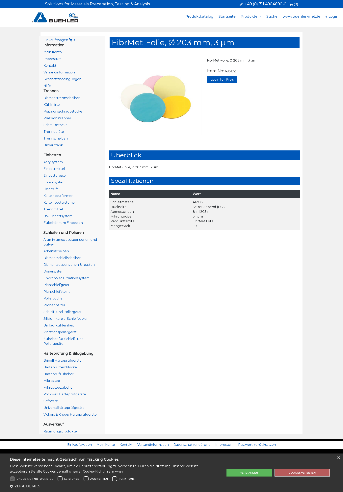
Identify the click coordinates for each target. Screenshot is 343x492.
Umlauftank (53, 145)
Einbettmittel (54, 169)
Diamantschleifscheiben (62, 258)
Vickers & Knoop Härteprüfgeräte (70, 414)
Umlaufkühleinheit (58, 325)
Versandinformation (59, 72)
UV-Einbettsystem (57, 216)
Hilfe (47, 86)
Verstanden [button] (249, 472)
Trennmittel (53, 209)
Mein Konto (52, 52)
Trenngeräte (53, 132)
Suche (271, 16)
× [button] (338, 457)
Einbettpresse (54, 175)
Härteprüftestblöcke (60, 367)
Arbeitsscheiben (56, 251)
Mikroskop (51, 381)
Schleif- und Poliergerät (62, 312)
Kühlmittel (52, 105)
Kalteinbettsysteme (59, 202)
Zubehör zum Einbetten (63, 223)
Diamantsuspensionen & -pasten (69, 265)
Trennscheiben (55, 138)
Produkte (249, 16)
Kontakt (49, 65)
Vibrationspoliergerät (60, 332)
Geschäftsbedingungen (62, 79)
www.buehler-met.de (301, 16)
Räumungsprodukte (60, 431)
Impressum (52, 59)
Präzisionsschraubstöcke (62, 111)
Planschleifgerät (56, 285)
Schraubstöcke (55, 125)
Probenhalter (54, 305)
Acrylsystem (53, 162)
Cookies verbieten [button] (302, 472)
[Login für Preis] (222, 79)
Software (50, 401)
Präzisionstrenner (57, 118)
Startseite (227, 16)
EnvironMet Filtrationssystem (66, 278)
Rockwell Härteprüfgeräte (64, 394)
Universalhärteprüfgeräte (64, 408)
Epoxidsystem (54, 182)
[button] (114, 486)
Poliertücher (53, 298)
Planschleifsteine (56, 292)
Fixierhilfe (51, 189)
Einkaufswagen (60, 40)
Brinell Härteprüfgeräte (62, 360)
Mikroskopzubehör (58, 387)
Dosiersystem (54, 271)
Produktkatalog (199, 16)
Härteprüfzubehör (58, 374)
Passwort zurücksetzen (257, 445)
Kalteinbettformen (58, 196)
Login (333, 16)
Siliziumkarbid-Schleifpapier (65, 319)
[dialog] (171, 472)
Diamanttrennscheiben (61, 98)
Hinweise (117, 471)
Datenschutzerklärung (192, 445)
